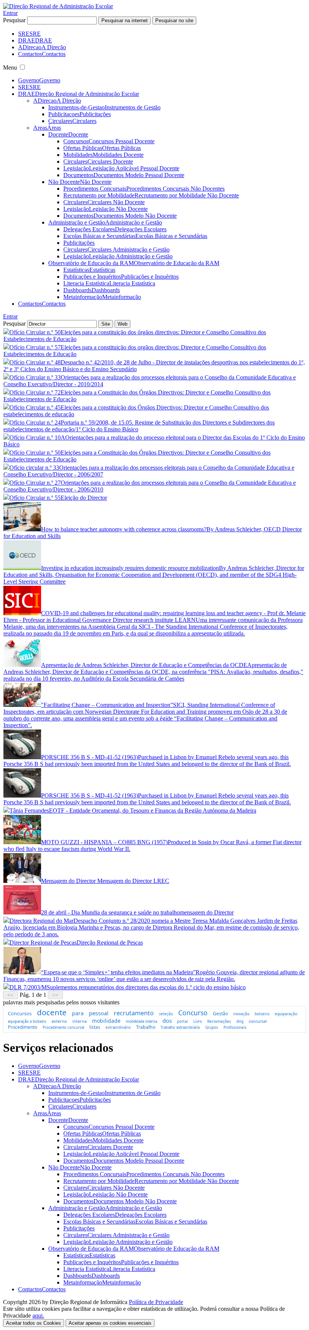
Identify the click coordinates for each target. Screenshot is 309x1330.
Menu (10, 67)
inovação (241, 1013)
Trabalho (145, 1027)
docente (52, 1012)
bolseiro (262, 1013)
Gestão (220, 1013)
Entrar (10, 13)
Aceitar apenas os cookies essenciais (110, 1323)
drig (239, 1021)
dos (167, 1020)
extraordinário (118, 1027)
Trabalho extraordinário (180, 1027)
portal (182, 1021)
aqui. (38, 1315)
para (78, 1013)
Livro (197, 1021)
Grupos (211, 1027)
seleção (166, 1013)
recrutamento (134, 1013)
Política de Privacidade (156, 1302)
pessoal (99, 1013)
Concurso (193, 1012)
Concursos (20, 1013)
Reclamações (219, 1021)
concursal (258, 1021)
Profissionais (234, 1027)
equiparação (286, 1013)
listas (94, 1027)
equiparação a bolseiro (27, 1021)
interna (79, 1021)
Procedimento (22, 1027)
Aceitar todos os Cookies (33, 1323)
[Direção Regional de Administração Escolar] (58, 6)
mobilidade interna (141, 1021)
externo (59, 1021)
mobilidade (106, 1020)
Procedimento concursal (63, 1027)
